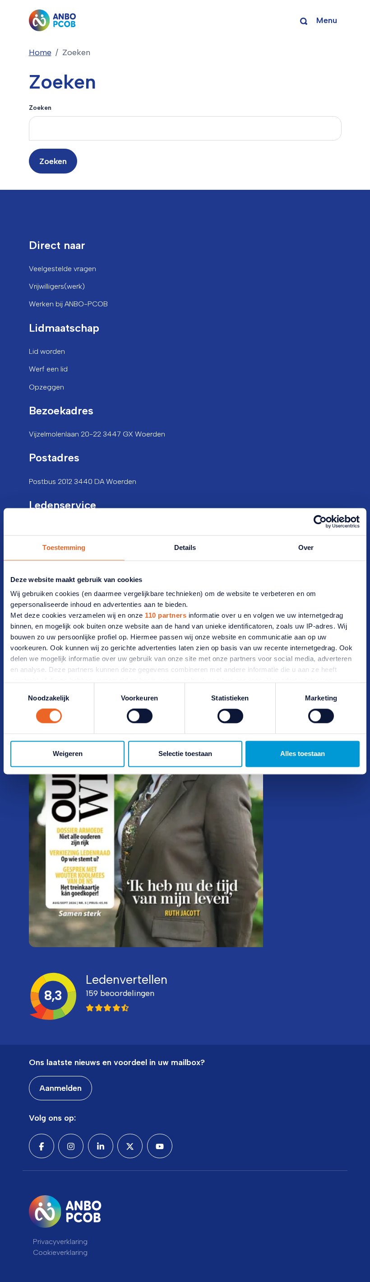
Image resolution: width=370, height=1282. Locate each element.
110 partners (165, 615)
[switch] (140, 716)
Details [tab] (185, 547)
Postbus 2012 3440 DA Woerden (82, 481)
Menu (326, 20)
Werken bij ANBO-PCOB (68, 304)
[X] (130, 1146)
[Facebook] (41, 1146)
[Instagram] (70, 1146)
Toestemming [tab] (63, 547)
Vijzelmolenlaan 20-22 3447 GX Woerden (97, 434)
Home (40, 52)
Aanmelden (60, 1088)
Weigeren (68, 753)
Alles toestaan (302, 753)
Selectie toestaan (185, 753)
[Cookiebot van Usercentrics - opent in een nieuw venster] (320, 521)
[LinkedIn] (100, 1146)
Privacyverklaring (60, 1241)
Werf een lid (48, 369)
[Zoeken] (304, 20)
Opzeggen (46, 387)
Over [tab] (306, 547)
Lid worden (47, 351)
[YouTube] (159, 1146)
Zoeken (40, 107)
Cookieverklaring (60, 1252)
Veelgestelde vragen (62, 268)
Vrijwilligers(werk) (57, 286)
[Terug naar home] (52, 20)
